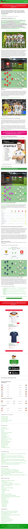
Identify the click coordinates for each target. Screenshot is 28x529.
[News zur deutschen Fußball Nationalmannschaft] (5, 1)
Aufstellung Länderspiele (5, 296)
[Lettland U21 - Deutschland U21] (14, 408)
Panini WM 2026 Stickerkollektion (6, 518)
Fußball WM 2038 (4, 506)
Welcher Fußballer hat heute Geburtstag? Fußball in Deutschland (10, 496)
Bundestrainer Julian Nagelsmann (6, 441)
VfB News (2, 431)
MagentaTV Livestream (4, 421)
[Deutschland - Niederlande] (14, 396)
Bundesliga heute (3, 427)
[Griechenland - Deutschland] (14, 392)
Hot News (25, 296)
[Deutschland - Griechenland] (14, 387)
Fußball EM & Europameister (5, 497)
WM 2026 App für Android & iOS (15, 526)
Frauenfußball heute (4, 437)
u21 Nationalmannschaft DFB (5, 447)
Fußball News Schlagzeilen (5, 468)
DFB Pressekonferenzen (4, 443)
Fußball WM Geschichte (4, 501)
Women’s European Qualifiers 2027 (7, 485)
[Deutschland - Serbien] (14, 389)
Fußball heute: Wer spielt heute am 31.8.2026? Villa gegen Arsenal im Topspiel (12, 459)
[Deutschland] (20, 64)
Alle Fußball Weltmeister (5, 502)
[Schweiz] (7, 64)
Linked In (15, 527)
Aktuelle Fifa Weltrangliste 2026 (5, 473)
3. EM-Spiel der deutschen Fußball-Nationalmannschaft (11, 20)
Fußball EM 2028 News (5, 500)
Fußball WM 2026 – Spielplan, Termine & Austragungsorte (9, 511)
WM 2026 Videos (3, 522)
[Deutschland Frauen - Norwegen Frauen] (14, 401)
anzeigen (14, 18)
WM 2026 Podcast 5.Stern (5, 517)
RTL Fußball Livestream (4, 419)
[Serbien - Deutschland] (14, 394)
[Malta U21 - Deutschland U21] (14, 410)
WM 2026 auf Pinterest (10, 527)
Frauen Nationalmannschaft (5, 436)
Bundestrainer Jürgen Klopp (5, 442)
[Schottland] (6, 253)
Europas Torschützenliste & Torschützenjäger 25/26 (8, 495)
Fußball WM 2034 (4, 505)
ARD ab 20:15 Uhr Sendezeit (20, 27)
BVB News (2, 430)
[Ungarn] (20, 178)
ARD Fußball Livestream (4, 416)
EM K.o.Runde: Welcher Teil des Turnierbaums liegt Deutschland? (10, 97)
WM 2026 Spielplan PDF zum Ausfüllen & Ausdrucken (9, 512)
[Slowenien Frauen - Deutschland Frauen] (14, 403)
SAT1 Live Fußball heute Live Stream (6, 420)
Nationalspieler (3, 446)
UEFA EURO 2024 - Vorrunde (13, 60)
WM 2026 (2, 486)
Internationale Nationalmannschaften (6, 438)
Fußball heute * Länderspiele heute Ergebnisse (16, 296)
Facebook (5, 527)
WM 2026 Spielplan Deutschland (6, 513)
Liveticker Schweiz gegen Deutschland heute (14, 30)
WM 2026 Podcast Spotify (20, 527)
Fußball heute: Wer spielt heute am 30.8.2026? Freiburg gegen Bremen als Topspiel (13, 462)
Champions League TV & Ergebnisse (6, 432)
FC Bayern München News (5, 490)
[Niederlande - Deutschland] (14, 385)
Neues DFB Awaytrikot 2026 (5, 516)
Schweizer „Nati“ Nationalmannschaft (19, 21)
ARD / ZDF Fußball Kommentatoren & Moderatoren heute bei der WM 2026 (12, 472)
